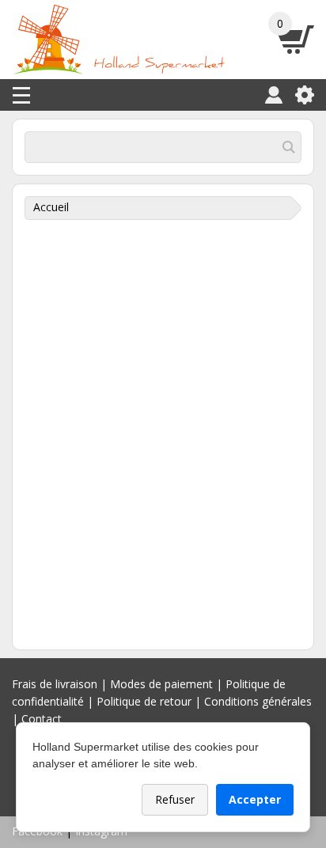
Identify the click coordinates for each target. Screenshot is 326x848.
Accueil (51, 206)
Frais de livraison (54, 683)
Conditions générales (258, 701)
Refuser (175, 799)
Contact (41, 718)
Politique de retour (144, 701)
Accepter (255, 799)
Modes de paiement (161, 683)
